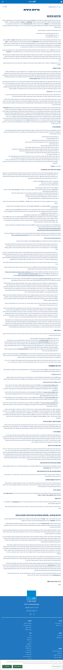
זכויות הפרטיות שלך (57, 666)
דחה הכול (7, 666)
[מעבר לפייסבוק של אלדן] (34, 614)
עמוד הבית (59, 7)
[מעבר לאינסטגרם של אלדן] (30, 614)
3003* (26, 604)
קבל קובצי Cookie (18, 666)
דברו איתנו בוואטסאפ (30, 607)
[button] (61, 1)
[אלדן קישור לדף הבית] (32, 1)
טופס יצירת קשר (30, 611)
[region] (31, 665)
